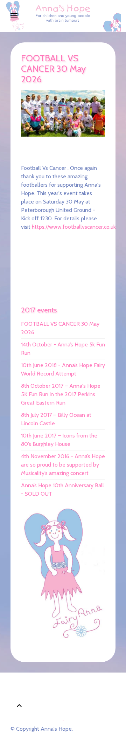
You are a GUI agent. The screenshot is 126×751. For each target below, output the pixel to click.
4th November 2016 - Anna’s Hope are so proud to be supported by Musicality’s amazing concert (63, 464)
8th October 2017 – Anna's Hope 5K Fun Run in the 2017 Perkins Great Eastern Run (60, 394)
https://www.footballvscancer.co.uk (74, 226)
